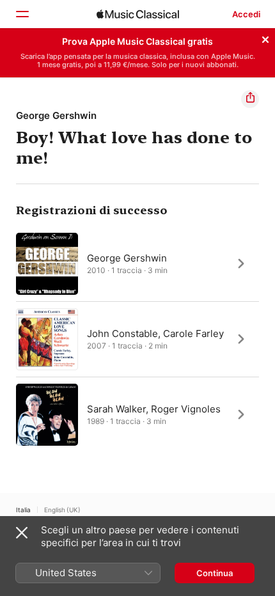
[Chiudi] (265, 37)
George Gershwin (56, 115)
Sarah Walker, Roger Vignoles (154, 408)
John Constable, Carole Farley (155, 333)
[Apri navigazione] (22, 14)
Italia (23, 509)
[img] (138, 14)
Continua (214, 573)
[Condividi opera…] (250, 99)
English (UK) (62, 509)
